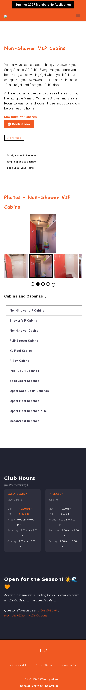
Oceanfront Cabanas (25, 421)
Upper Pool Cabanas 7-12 (28, 411)
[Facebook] (40, 650)
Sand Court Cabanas (25, 380)
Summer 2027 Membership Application (43, 4)
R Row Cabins (19, 360)
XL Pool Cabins (21, 350)
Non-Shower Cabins (24, 330)
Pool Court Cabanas (24, 370)
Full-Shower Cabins (24, 340)
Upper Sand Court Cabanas (29, 391)
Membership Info (18, 665)
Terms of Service (44, 665)
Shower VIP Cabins (23, 320)
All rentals (14, 137)
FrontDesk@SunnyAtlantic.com (25, 615)
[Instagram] (45, 650)
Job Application (69, 665)
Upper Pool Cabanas (25, 401)
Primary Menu (78, 15)
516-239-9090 (47, 610)
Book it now (19, 124)
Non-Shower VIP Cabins (27, 310)
